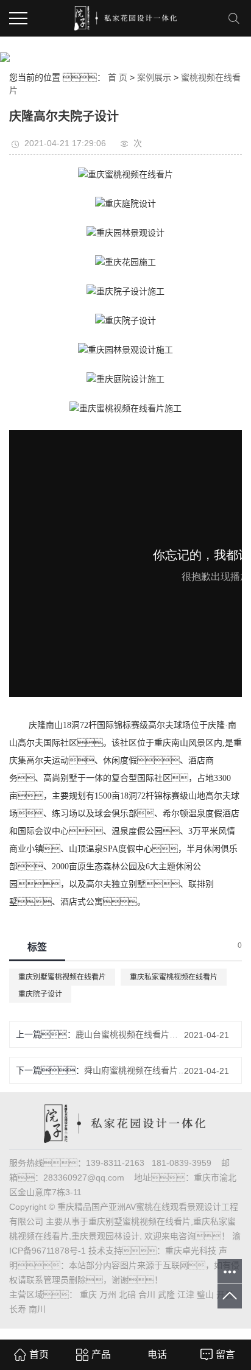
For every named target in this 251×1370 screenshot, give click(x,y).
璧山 (205, 1294)
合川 (146, 1294)
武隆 (166, 1294)
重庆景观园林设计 (105, 1236)
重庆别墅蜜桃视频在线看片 (62, 977)
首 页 (117, 77)
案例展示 (154, 77)
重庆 (88, 1294)
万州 (107, 1294)
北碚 (127, 1294)
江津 (185, 1294)
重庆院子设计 (40, 994)
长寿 (17, 1309)
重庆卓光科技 (190, 1250)
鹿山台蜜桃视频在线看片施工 (130, 1034)
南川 (37, 1309)
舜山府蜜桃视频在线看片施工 (139, 1070)
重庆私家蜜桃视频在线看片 (173, 977)
